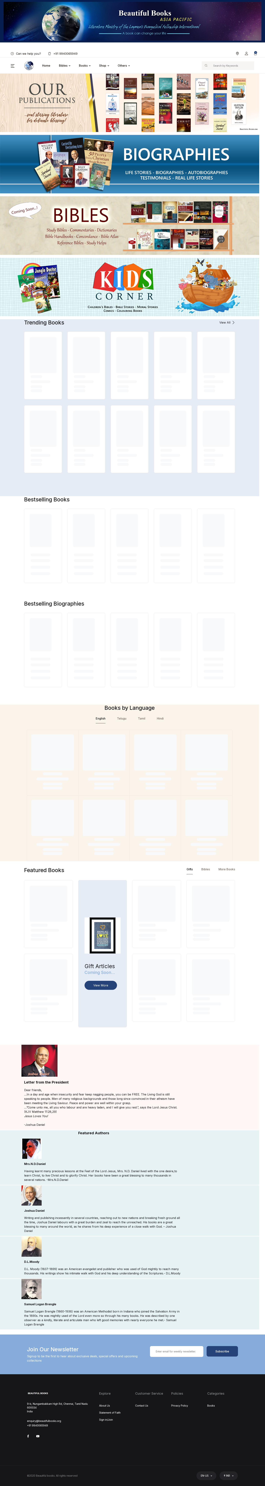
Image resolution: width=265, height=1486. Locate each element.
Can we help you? (28, 53)
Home (46, 65)
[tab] (100, 719)
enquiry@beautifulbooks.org (44, 1420)
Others (122, 65)
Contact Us (141, 1405)
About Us (104, 1405)
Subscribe (222, 1351)
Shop (102, 65)
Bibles (63, 65)
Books (83, 65)
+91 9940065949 (65, 53)
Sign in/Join (106, 1419)
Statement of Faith (110, 1412)
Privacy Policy (179, 1405)
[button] (246, 53)
